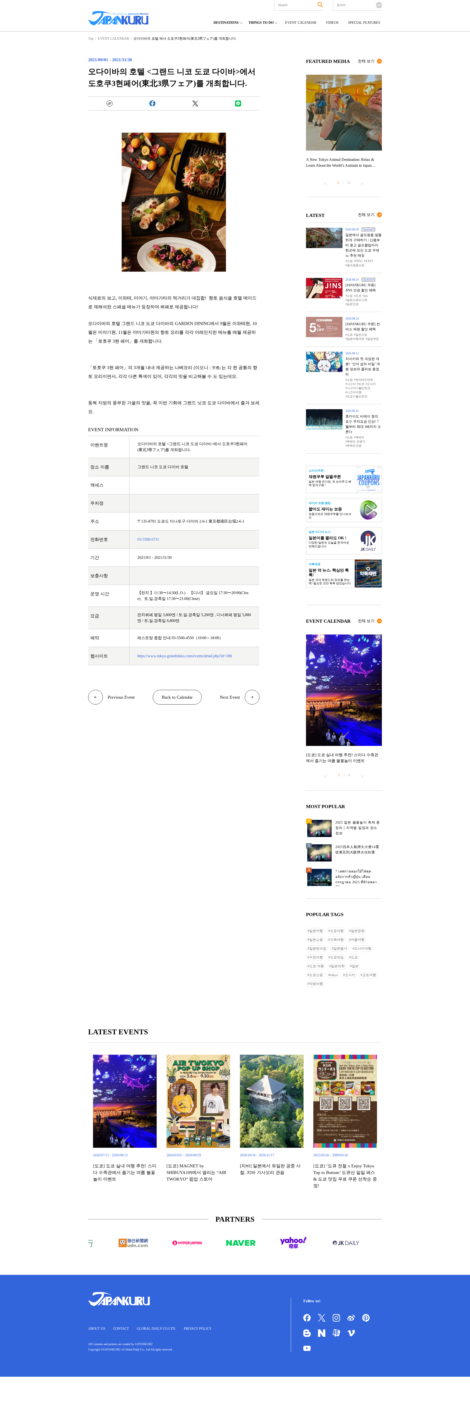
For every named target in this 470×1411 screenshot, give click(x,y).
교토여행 (369, 975)
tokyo (334, 975)
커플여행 (357, 940)
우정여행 (316, 957)
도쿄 (358, 295)
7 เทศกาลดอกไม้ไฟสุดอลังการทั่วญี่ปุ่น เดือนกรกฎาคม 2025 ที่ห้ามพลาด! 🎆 (358, 878)
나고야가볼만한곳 (358, 388)
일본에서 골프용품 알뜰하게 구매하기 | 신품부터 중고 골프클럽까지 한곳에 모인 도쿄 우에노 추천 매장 (363, 245)
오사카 (371, 384)
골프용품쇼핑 (355, 265)
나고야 (351, 384)
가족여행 (337, 940)
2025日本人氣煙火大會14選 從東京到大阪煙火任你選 (357, 849)
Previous (325, 181)
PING (359, 261)
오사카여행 (362, 948)
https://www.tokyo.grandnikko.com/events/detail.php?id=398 (184, 656)
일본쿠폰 (373, 338)
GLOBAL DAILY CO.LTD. (156, 1328)
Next (362, 181)
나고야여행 (354, 392)
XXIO (369, 261)
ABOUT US (96, 1328)
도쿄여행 (337, 931)
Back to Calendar (177, 697)
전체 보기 (366, 61)
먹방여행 (316, 984)
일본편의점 (317, 948)
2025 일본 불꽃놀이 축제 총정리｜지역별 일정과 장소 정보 (357, 828)
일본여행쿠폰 (355, 338)
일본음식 (340, 948)
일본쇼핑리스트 (357, 300)
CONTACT (121, 1328)
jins (366, 295)
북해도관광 (354, 445)
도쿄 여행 (316, 966)
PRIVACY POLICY (198, 1328)
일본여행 (316, 931)
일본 (355, 966)
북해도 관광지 (356, 441)
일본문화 (357, 931)
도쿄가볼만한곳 (357, 396)
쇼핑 (350, 261)
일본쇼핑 (361, 334)
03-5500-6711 (148, 539)
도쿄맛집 (337, 957)
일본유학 (338, 966)
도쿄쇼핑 (316, 975)
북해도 (359, 437)
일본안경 (353, 304)
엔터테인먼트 (364, 379)
